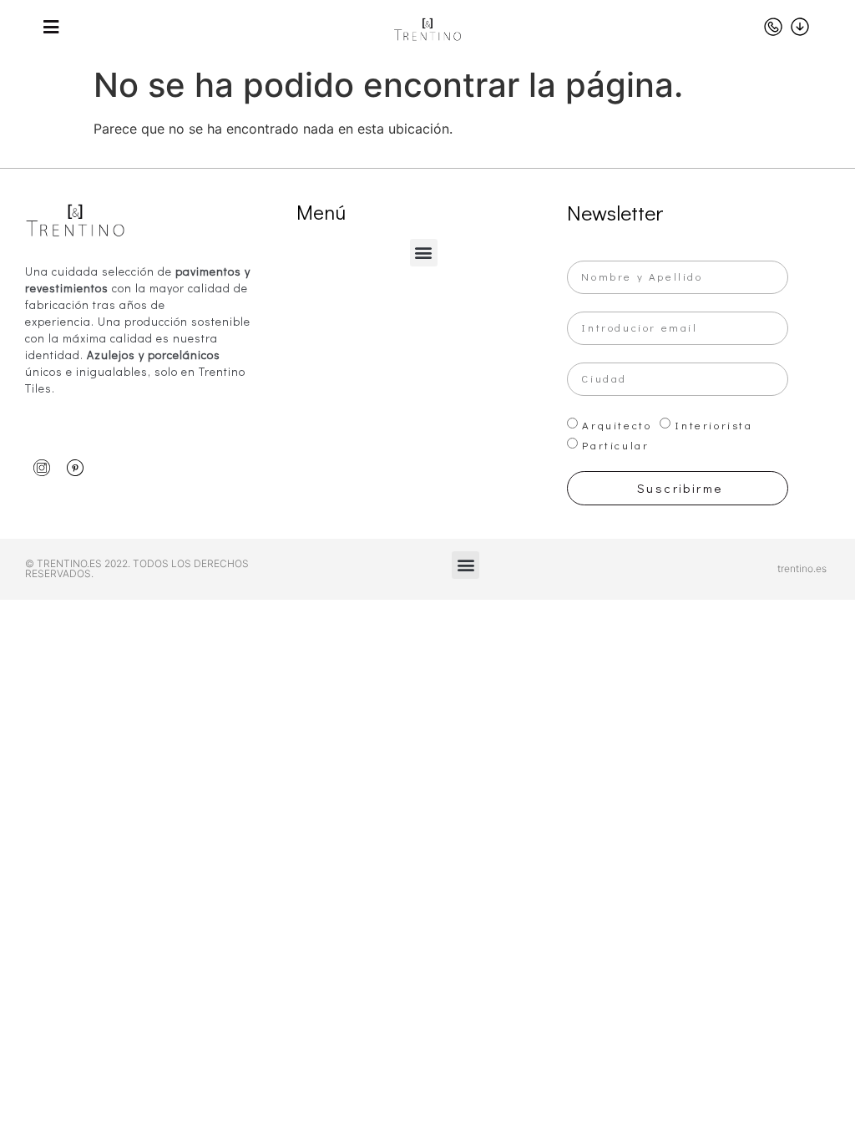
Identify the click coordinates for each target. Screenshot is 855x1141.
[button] (424, 252)
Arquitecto (616, 425)
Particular (615, 445)
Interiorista (713, 425)
